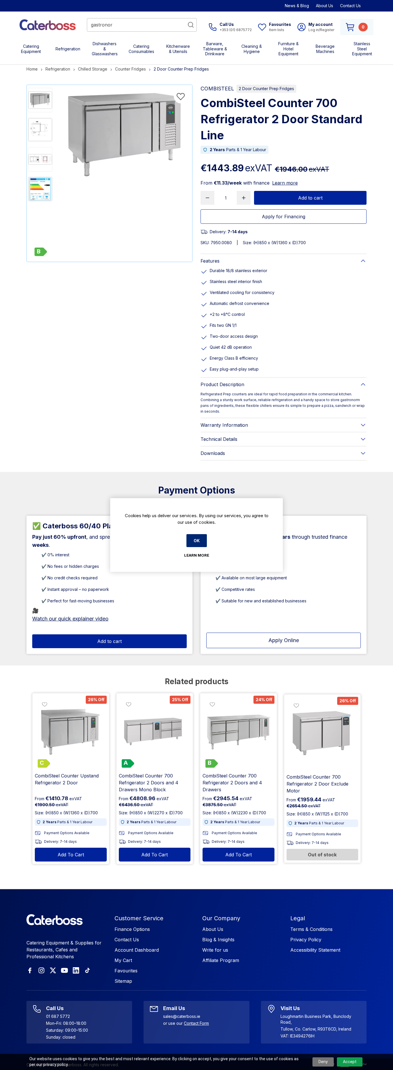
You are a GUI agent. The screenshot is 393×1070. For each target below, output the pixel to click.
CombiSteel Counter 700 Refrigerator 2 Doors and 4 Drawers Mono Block (148, 782)
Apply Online (283, 640)
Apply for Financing (283, 216)
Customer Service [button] (139, 918)
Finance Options (132, 929)
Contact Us (350, 5)
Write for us (215, 950)
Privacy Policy (305, 939)
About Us (324, 5)
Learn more (285, 183)
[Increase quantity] (244, 198)
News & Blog (297, 5)
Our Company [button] (221, 918)
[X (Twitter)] (52, 970)
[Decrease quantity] (207, 198)
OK (197, 540)
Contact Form (196, 1023)
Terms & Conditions (311, 929)
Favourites (126, 971)
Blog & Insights (218, 939)
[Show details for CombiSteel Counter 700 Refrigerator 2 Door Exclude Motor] (322, 733)
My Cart (123, 960)
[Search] (190, 24)
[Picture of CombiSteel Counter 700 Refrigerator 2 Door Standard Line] (40, 100)
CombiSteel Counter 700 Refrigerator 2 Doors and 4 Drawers (232, 782)
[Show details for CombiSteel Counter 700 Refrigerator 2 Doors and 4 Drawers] (238, 732)
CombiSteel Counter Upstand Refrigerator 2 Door (67, 779)
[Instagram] (41, 970)
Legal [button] (297, 918)
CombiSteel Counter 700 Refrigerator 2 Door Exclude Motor (317, 784)
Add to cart (310, 198)
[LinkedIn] (76, 970)
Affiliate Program (220, 960)
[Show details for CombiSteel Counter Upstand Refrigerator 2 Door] (71, 732)
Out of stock (322, 854)
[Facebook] (29, 970)
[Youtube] (64, 970)
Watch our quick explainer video (70, 619)
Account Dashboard (137, 950)
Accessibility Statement (315, 950)
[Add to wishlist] (181, 96)
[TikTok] (87, 970)
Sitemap (123, 981)
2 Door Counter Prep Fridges (266, 88)
